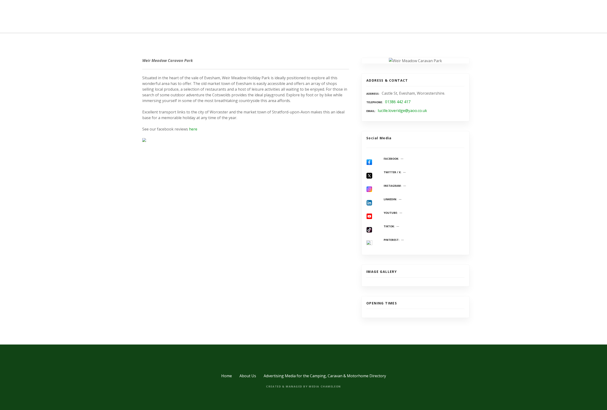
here (193, 129)
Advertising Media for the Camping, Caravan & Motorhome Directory (325, 375)
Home (226, 375)
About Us (247, 375)
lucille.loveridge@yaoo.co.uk (402, 110)
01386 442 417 (397, 101)
